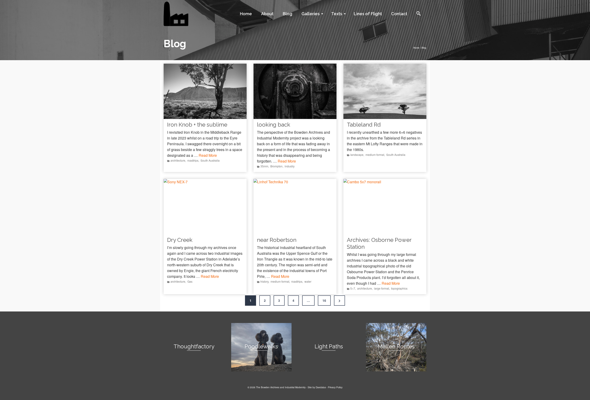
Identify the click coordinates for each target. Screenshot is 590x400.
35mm (264, 166)
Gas (189, 281)
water (307, 281)
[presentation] (205, 91)
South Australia (210, 160)
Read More (208, 155)
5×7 (352, 288)
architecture (178, 160)
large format (381, 288)
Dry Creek (179, 240)
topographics (399, 288)
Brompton (276, 166)
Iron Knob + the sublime (197, 124)
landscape (356, 155)
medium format (375, 155)
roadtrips (192, 160)
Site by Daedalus (317, 387)
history (264, 281)
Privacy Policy (335, 387)
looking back (273, 124)
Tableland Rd (364, 124)
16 (324, 300)
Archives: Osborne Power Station (379, 243)
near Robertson (276, 240)
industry (290, 166)
